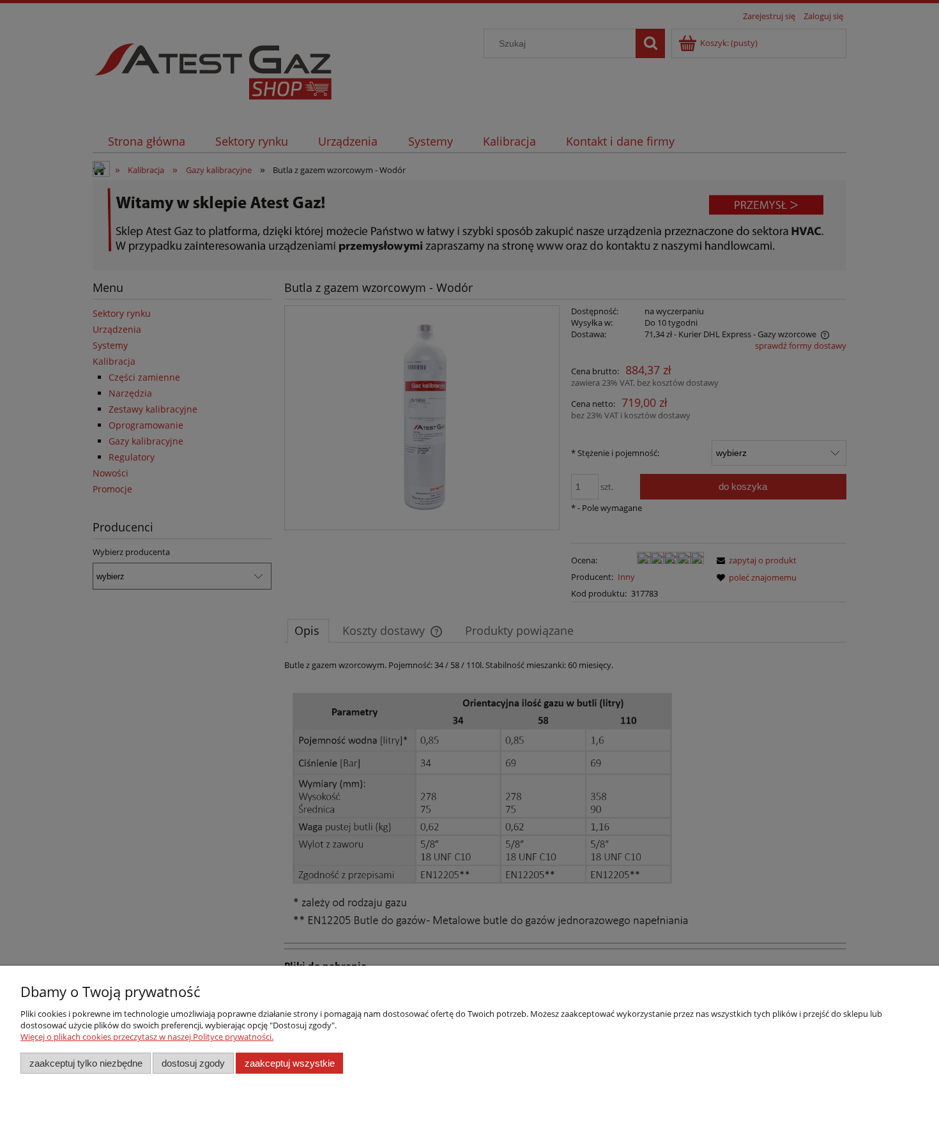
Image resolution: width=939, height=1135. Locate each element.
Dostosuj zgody (193, 1063)
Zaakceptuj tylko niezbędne (85, 1063)
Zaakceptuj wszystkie (290, 1063)
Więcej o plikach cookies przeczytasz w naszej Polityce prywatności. (146, 1036)
